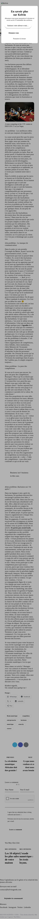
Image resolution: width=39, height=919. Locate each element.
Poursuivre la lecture (19, 39)
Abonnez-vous (13, 33)
